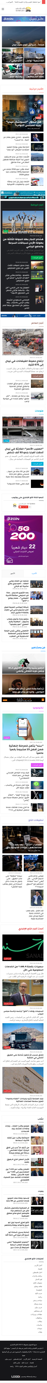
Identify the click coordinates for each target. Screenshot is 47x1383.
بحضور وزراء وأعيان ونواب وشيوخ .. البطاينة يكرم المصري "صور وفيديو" (18, 621)
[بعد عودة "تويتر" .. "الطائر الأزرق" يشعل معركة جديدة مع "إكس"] (37, 795)
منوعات (39, 1328)
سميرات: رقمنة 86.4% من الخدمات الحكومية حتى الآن (24, 968)
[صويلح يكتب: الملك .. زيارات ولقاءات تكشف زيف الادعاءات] (37, 1129)
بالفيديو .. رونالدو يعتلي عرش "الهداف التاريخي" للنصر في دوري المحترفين (17, 277)
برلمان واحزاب (37, 1276)
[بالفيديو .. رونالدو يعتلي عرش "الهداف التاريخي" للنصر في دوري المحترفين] (37, 275)
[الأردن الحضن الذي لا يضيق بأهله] (37, 1162)
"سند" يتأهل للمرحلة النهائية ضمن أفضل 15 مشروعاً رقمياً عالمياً (26, 749)
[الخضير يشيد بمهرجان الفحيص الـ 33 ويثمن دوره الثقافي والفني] (23, 663)
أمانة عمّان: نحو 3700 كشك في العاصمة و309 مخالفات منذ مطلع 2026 (16, 171)
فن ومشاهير (38, 1311)
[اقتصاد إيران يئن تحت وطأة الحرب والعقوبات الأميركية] (37, 182)
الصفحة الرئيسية (37, 1359)
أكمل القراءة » (37, 258)
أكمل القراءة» (37, 376)
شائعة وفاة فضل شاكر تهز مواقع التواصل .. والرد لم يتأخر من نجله (26, 690)
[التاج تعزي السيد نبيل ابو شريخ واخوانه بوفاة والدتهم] (37, 1225)
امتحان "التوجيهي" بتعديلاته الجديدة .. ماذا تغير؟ (13, 62)
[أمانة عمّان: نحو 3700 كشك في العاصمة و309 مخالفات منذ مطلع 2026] (37, 169)
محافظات (39, 1318)
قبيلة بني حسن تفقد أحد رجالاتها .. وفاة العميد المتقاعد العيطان (34, 78)
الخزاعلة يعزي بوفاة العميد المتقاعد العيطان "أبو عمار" (18, 148)
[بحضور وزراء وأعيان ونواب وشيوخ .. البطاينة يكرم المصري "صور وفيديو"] (36, 622)
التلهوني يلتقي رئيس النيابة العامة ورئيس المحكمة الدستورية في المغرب (16, 633)
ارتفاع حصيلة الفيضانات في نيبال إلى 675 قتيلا (24, 363)
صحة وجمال (38, 1304)
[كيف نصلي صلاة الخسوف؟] (37, 484)
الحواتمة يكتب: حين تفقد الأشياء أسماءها (18, 1139)
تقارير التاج (16, 1363)
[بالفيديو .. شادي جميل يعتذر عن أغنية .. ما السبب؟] (37, 137)
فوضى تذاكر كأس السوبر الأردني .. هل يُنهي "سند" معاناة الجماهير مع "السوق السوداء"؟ (34, 881)
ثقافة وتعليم (38, 1286)
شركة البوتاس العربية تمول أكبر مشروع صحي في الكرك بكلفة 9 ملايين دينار (16, 609)
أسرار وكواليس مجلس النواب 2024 (26, 1366)
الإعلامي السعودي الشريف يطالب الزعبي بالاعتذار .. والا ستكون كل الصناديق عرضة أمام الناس (16, 304)
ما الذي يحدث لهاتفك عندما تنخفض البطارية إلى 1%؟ (17, 808)
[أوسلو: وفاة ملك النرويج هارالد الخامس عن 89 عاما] (37, 1201)
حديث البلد (38, 1293)
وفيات (40, 1332)
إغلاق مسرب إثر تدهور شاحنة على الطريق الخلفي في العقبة (25, 1056)
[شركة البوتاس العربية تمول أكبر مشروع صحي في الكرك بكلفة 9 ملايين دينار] (36, 610)
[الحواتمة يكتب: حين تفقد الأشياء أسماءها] (37, 1140)
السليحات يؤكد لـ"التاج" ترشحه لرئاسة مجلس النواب (23, 1012)
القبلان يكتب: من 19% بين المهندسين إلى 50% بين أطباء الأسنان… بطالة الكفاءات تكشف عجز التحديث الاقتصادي (16, 1174)
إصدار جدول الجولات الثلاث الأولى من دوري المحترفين (18, 267)
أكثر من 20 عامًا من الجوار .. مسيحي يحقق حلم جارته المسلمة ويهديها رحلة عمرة (17, 474)
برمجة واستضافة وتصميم (29, 1376)
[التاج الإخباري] (23, 9)
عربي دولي (38, 1307)
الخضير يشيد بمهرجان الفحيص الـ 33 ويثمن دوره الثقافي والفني (26, 669)
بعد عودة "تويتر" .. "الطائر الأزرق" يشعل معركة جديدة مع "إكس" (16, 797)
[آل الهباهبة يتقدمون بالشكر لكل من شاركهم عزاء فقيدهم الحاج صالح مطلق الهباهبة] (37, 1211)
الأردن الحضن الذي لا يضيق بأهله (18, 1161)
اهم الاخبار (38, 1279)
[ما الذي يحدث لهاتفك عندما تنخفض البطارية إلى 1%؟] (37, 807)
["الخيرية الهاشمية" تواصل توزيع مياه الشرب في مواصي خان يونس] (34, 55)
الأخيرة (34, 573)
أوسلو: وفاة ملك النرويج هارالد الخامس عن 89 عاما (17, 1199)
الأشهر (12, 573)
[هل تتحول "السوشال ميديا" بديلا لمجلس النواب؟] (22, 113)
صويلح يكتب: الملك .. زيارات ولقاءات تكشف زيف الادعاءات (17, 1128)
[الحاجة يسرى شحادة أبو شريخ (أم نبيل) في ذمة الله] (37, 1235)
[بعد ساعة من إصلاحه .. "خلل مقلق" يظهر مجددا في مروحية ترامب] (37, 396)
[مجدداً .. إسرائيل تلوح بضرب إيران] (23, 36)
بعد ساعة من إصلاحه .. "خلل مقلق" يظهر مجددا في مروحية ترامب (16, 398)
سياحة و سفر (37, 1300)
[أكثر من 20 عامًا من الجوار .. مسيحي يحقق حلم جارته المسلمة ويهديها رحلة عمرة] (37, 471)
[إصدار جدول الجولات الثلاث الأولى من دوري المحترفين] (37, 265)
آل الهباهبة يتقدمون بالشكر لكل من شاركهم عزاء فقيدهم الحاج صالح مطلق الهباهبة (16, 1212)
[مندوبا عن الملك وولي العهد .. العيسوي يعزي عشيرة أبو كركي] (36, 584)
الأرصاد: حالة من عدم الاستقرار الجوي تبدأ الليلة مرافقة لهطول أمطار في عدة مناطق (16, 159)
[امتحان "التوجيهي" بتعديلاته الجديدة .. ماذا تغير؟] (13, 55)
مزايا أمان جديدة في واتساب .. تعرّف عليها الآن (16, 786)
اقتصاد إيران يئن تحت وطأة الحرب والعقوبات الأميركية (18, 183)
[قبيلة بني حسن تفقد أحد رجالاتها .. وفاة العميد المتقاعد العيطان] (34, 71)
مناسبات (39, 1325)
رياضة (40, 1297)
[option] (23, 52)
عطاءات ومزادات (36, 1314)
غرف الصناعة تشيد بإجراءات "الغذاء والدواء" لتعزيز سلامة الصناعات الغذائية (24, 1100)
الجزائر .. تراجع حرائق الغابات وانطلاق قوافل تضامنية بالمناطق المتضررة (18, 386)
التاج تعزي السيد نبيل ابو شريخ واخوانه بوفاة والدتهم (16, 1224)
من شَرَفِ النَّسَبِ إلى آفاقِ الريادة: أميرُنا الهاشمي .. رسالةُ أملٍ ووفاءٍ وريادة (17, 1150)
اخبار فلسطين (37, 1272)
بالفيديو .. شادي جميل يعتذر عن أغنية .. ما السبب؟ (16, 138)
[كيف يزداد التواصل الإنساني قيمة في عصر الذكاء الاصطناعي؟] (37, 773)
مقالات (40, 1321)
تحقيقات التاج (37, 1283)
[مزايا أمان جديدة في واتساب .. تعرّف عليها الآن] (37, 785)
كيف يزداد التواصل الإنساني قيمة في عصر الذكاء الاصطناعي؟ (17, 775)
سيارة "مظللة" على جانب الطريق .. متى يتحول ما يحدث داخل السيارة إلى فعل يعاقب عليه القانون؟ (12, 881)
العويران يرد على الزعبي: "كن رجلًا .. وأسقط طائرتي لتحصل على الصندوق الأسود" (17, 290)
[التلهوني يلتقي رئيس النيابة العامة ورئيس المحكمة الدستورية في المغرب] (36, 633)
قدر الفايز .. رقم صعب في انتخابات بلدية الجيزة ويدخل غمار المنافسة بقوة (34, 914)
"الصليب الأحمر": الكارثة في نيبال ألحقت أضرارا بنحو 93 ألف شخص (24, 450)
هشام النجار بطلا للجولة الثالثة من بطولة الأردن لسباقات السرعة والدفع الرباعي (23, 243)
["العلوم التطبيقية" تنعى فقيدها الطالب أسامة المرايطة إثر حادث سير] (37, 1245)
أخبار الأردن (38, 1265)
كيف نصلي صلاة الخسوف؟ (18, 483)
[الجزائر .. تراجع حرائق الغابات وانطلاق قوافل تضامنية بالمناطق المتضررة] (37, 384)
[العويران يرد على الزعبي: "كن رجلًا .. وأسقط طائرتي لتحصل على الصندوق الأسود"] (39, 288)
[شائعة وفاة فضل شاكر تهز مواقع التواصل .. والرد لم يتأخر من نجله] (23, 684)
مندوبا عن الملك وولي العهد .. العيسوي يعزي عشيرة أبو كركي (18, 583)
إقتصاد (40, 1269)
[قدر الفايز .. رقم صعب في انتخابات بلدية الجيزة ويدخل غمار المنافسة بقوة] (37, 898)
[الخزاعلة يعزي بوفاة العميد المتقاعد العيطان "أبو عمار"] (37, 147)
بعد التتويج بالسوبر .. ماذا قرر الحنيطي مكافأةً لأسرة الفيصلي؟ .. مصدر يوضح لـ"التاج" (17, 596)
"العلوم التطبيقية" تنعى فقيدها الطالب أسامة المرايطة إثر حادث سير (18, 1244)
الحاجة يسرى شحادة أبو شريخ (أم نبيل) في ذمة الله (17, 1233)
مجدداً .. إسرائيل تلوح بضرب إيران (28, 45)
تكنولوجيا (39, 1290)
